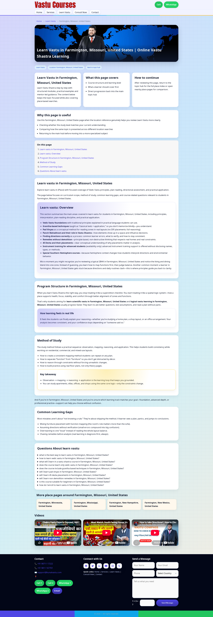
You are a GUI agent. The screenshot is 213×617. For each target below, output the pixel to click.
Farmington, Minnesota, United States (51, 504)
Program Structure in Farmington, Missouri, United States (67, 158)
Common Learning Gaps (51, 166)
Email (57, 590)
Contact (95, 12)
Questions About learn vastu (53, 171)
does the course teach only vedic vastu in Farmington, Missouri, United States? (76, 465)
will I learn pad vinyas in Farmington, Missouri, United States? (67, 471)
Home (39, 12)
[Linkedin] (99, 565)
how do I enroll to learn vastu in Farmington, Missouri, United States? (71, 485)
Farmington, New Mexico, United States (157, 504)
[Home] (55, 4)
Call (159, 4)
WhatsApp (171, 4)
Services (50, 12)
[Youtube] (106, 565)
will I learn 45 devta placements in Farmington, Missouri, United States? (72, 475)
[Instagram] (112, 565)
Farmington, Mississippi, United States (86, 504)
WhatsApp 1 (65, 583)
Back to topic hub (93, 67)
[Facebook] (86, 565)
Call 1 (39, 583)
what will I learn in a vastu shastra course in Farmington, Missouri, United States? (77, 461)
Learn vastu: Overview (50, 153)
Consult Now (81, 12)
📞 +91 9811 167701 (44, 568)
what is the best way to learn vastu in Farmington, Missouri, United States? (74, 455)
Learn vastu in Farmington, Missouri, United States (63, 149)
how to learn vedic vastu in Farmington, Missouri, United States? (69, 458)
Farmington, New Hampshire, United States (124, 504)
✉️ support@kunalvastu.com (48, 572)
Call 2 (50, 583)
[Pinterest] (119, 565)
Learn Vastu (64, 12)
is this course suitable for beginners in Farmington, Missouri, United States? (74, 481)
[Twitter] (92, 565)
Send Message (167, 603)
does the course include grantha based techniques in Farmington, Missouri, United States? (81, 468)
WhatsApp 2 (43, 590)
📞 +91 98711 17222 (44, 563)
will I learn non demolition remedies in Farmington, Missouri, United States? (74, 478)
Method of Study (47, 162)
